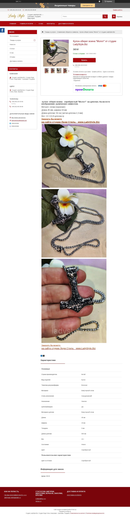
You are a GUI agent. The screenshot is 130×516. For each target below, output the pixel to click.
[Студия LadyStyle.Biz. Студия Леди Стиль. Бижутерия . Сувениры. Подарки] (16, 18)
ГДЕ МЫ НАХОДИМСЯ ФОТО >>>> (15, 495)
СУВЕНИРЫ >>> (41, 499)
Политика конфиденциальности (95, 513)
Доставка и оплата (66, 23)
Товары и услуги (26, 23)
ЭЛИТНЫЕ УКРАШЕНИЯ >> (12, 497)
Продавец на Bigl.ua (65, 511)
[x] (43, 356)
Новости (12, 44)
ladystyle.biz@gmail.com (19, 120)
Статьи (12, 48)
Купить (84, 60)
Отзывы (12, 57)
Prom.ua (74, 509)
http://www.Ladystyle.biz (18, 117)
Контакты (51, 23)
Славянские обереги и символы (67, 32)
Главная (13, 23)
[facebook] (41, 356)
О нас (41, 23)
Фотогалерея (14, 36)
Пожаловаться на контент (77, 513)
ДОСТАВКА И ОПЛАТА (74, 495)
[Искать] (105, 16)
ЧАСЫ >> (38, 501)
